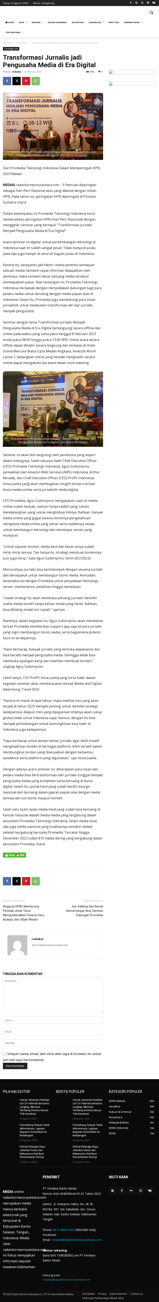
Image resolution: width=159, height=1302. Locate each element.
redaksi (16, 71)
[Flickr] (131, 1190)
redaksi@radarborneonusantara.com (76, 1240)
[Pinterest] (26, 81)
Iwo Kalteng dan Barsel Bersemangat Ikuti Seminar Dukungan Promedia (84, 911)
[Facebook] (130, 3)
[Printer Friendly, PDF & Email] (14, 857)
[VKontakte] (149, 1190)
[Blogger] (112, 1190)
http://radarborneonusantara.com (50, 945)
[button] (151, 12)
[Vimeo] (148, 3)
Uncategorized (11, 48)
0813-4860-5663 (64, 1230)
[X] (142, 3)
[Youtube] (153, 3)
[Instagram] (136, 3)
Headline (22, 42)
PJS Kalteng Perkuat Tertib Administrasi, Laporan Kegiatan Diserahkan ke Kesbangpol (34, 1130)
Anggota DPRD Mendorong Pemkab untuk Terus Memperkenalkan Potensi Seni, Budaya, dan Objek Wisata (23, 913)
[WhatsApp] (35, 81)
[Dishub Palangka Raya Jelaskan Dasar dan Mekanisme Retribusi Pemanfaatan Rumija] (10, 1150)
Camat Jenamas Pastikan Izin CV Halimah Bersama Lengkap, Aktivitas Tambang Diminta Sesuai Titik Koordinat (34, 1106)
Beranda (8, 42)
